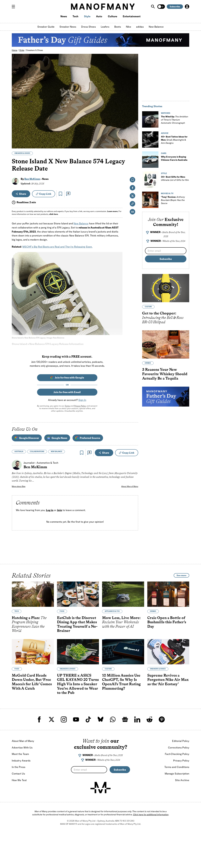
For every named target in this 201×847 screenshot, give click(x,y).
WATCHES (165, 113)
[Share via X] (134, 131)
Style (87, 16)
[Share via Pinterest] (134, 137)
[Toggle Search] (153, 6)
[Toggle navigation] (14, 6)
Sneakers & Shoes (34, 50)
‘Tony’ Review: (173, 200)
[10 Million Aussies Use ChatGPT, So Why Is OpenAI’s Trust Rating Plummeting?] (123, 651)
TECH (16, 611)
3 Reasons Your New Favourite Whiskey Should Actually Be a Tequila (164, 373)
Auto (99, 16)
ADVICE (164, 133)
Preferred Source (90, 438)
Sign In (82, 400)
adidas (140, 26)
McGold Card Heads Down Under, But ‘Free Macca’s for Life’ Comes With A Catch (32, 682)
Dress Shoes (88, 26)
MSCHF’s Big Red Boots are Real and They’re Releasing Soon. (57, 246)
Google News (59, 438)
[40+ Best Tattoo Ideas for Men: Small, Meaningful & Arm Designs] (150, 139)
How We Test (19, 780)
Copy (45, 193)
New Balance (156, 26)
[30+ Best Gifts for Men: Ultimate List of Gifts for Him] (150, 180)
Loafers (105, 26)
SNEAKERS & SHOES (22, 153)
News (63, 16)
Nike (128, 26)
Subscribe (175, 6)
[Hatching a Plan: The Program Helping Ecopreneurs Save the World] (33, 594)
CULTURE (148, 307)
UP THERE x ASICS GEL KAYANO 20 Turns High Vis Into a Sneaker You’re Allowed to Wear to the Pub (78, 684)
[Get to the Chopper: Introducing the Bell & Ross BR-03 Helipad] (165, 288)
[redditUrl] (149, 719)
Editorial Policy (180, 740)
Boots (117, 26)
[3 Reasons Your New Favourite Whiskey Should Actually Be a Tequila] (165, 344)
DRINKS (148, 363)
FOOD (62, 611)
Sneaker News (68, 26)
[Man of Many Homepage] (102, 6)
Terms (67, 406)
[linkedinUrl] (137, 719)
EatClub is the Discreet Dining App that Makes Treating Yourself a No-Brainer (77, 624)
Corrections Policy (178, 747)
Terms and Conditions (176, 767)
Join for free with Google (69, 377)
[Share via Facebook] (134, 124)
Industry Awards (21, 760)
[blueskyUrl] (100, 719)
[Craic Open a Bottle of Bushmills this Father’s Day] (168, 594)
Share (22, 193)
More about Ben (18, 486)
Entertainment (132, 16)
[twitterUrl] (51, 719)
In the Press (18, 767)
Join (59, 510)
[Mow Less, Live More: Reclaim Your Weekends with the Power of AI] (123, 594)
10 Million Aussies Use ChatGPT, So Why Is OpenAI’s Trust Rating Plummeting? (121, 682)
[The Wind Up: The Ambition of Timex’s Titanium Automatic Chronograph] (150, 119)
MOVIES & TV (167, 193)
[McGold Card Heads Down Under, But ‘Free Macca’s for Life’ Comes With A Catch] (33, 651)
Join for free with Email (67, 392)
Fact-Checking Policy (177, 754)
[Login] (187, 6)
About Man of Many (129, 486)
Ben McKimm (32, 178)
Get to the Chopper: (163, 317)
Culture (112, 16)
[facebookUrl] (39, 719)
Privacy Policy (80, 406)
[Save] (60, 193)
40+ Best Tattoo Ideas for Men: (174, 139)
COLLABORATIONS (37, 451)
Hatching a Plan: (29, 624)
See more (181, 575)
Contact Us (18, 773)
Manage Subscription (177, 773)
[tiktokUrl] (88, 719)
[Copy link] (134, 144)
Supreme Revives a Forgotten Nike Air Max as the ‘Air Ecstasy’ (168, 679)
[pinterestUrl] (162, 719)
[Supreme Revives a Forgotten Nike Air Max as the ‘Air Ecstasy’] (168, 651)
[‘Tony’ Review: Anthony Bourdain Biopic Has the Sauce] (150, 200)
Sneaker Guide (45, 26)
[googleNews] (125, 719)
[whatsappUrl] (113, 719)
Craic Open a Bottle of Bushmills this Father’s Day (166, 622)
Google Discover (29, 438)
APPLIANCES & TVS (112, 611)
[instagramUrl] (64, 719)
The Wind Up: (174, 119)
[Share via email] (132, 211)
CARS (163, 153)
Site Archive (182, 780)
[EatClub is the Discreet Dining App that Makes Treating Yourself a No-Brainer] (78, 594)
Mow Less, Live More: (121, 622)
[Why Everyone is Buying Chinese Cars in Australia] (150, 159)
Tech (75, 16)
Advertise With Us (22, 747)
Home (14, 50)
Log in (49, 510)
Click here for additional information (150, 814)
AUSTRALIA (18, 451)
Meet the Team (20, 754)
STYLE (164, 173)
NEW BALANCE (56, 451)
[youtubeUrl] (76, 719)
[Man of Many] (100, 787)
